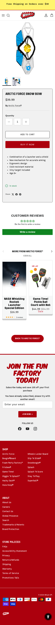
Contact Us (7, 511)
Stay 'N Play (34, 476)
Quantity (9, 115)
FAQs (4, 546)
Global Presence (10, 516)
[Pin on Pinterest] (20, 194)
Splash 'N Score (35, 472)
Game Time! (8, 472)
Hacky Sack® (8, 480)
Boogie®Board (9, 458)
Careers (6, 507)
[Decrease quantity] (8, 121)
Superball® (33, 480)
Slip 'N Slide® (34, 458)
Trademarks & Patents (13, 524)
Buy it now (27, 144)
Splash (31, 467)
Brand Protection (10, 529)
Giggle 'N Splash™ (11, 476)
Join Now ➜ (27, 414)
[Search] (9, 15)
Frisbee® (6, 467)
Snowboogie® (34, 463)
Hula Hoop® (7, 485)
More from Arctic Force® (27, 251)
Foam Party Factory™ (12, 463)
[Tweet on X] (13, 194)
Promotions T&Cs (10, 578)
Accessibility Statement (14, 551)
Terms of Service (10, 573)
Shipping (6, 564)
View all (27, 256)
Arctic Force (8, 454)
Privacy (6, 555)
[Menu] (3, 15)
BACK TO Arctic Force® (27, 338)
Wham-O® (48, 595)
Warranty (7, 569)
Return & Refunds (10, 560)
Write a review (27, 232)
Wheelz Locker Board (38, 454)
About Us (6, 502)
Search (5, 520)
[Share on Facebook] (16, 194)
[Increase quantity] (25, 121)
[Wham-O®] (27, 15)
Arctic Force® (15, 105)
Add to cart (27, 134)
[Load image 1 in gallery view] (27, 48)
